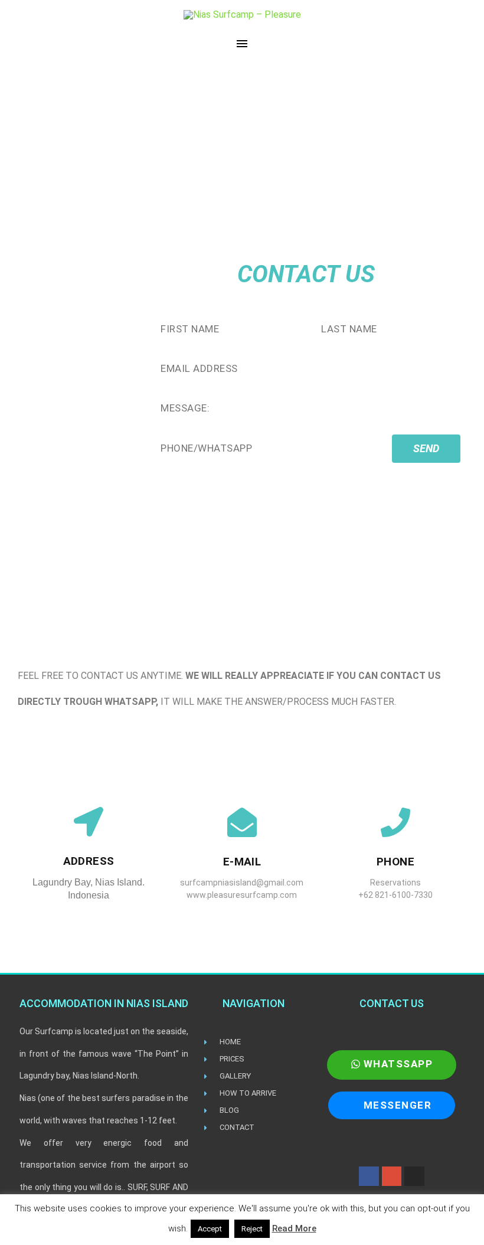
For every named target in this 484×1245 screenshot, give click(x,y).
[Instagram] (414, 1176)
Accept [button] (210, 1228)
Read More (294, 1228)
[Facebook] (369, 1176)
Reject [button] (252, 1228)
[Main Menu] (242, 43)
